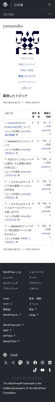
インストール (10, 175)
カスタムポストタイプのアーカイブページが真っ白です (17, 207)
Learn (6, 298)
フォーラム (8, 14)
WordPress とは (12, 272)
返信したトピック (26, 76)
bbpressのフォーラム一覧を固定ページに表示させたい (18, 230)
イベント (34, 303)
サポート (8, 303)
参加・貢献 (35, 298)
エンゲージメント (26, 81)
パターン (34, 288)
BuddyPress (11, 341)
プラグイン (9, 153)
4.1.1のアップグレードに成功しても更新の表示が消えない (18, 163)
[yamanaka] (27, 43)
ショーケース (36, 272)
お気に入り (27, 87)
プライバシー (10, 288)
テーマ (32, 277)
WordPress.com (13, 324)
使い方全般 (9, 135)
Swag (33, 314)
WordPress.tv (12, 314)
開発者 (6, 309)
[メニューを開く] (50, 4)
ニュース (8, 277)
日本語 (14, 355)
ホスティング (10, 282)
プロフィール (26, 58)
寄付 (33, 309)
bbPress (9, 335)
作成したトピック (26, 64)
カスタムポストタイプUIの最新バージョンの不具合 (17, 185)
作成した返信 (26, 70)
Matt (7, 330)
